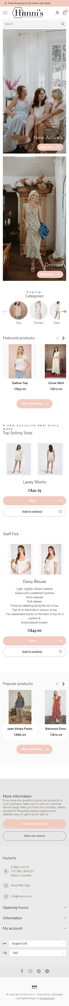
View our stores (34, 835)
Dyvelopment (47, 998)
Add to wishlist (32, 511)
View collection (32, 403)
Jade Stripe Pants (19, 729)
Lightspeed (57, 994)
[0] (64, 12)
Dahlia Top (20, 383)
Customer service (34, 823)
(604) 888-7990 (20, 885)
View (32, 500)
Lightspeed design (26, 998)
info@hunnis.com (21, 896)
